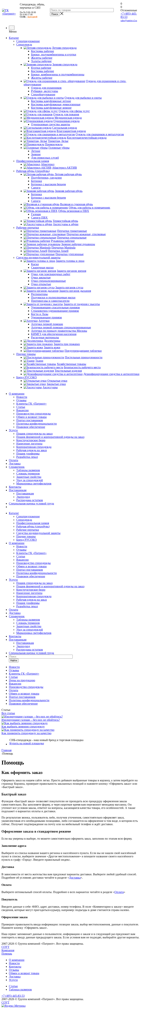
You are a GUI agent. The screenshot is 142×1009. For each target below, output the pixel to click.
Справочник (17, 466)
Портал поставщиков (29, 420)
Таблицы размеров (28, 470)
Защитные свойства (28, 476)
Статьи (20, 407)
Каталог (14, 37)
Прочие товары (26, 536)
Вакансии (22, 410)
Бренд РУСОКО (26, 539)
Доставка (15, 463)
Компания (7, 950)
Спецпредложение (28, 516)
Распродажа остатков (29, 500)
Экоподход (23, 496)
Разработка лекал (27, 456)
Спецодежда (24, 519)
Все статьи (8, 713)
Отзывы (21, 400)
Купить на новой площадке (26, 743)
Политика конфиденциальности (36, 423)
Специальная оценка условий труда (31, 503)
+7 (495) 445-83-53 (13, 995)
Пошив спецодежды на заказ (34, 433)
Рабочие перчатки (27, 529)
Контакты (15, 486)
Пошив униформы (28, 453)
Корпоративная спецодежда (33, 446)
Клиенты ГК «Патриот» (31, 403)
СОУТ (5, 947)
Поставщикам (17, 490)
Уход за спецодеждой (29, 480)
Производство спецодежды (33, 413)
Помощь (6, 953)
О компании (16, 393)
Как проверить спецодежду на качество (26, 733)
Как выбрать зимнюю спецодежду (23, 726)
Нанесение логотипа (29, 443)
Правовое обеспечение (30, 426)
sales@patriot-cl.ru (129, 20)
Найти (13, 660)
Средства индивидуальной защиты (38, 533)
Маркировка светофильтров (33, 483)
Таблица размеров (20, 989)
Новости (21, 397)
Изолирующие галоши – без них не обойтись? (30, 719)
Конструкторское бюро (30, 440)
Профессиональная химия (32, 523)
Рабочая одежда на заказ (31, 450)
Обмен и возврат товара (31, 417)
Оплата (13, 460)
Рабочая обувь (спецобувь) (33, 526)
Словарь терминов (28, 473)
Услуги (13, 430)
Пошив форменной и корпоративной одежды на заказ (50, 436)
